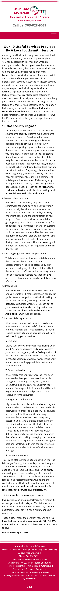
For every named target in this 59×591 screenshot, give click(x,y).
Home (9, 566)
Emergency (18, 569)
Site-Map (45, 572)
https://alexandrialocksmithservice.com (29, 559)
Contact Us (41, 569)
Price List (34, 572)
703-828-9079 (36, 25)
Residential (20, 566)
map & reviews (32, 553)
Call (30, 587)
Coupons (29, 569)
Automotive (46, 566)
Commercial (32, 566)
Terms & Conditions (19, 572)
